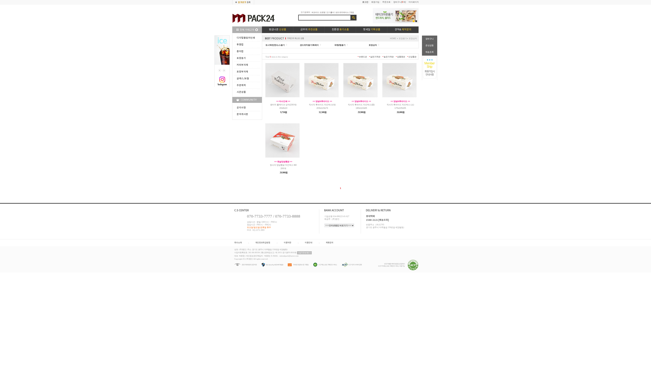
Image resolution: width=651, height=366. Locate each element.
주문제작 (241, 85)
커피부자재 (242, 65)
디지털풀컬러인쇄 (246, 37)
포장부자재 (242, 71)
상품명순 (401, 57)
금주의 (309, 29)
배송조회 (430, 52)
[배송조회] (383, 220)
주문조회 (386, 2)
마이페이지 (414, 2)
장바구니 (430, 39)
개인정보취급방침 (262, 242)
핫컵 (352, 12)
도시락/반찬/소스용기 (275, 45)
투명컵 (240, 44)
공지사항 (241, 107)
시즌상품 (241, 92)
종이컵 (240, 51)
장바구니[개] (399, 2)
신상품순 (412, 57)
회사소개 (238, 242)
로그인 (365, 2)
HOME (393, 38)
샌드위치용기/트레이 (309, 45)
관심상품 (430, 45)
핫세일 (371, 29)
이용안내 (308, 242)
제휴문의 (329, 242)
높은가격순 (389, 57)
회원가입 (375, 2)
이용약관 (287, 242)
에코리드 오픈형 (318, 12)
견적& (403, 29)
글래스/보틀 (243, 78)
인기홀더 (330, 12)
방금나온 (277, 29)
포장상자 (413, 38)
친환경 (340, 29)
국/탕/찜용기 (340, 45)
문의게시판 (242, 114)
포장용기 (241, 58)
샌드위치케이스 (342, 12)
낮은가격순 (375, 57)
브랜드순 (363, 57)
